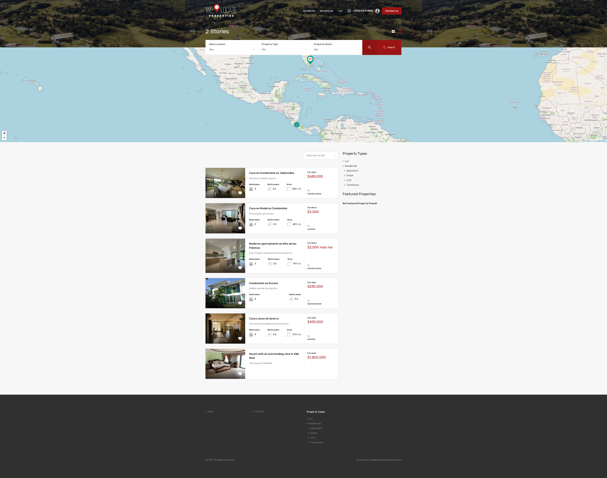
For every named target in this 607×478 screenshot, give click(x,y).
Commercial (326, 10)
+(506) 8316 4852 (363, 11)
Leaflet (588, 141)
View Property (225, 192)
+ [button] (4, 133)
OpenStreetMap (600, 141)
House (349, 175)
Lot (340, 10)
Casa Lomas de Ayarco (264, 318)
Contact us (391, 10)
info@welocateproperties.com (385, 459)
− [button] (4, 138)
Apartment (352, 170)
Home (211, 411)
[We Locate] (221, 16)
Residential (309, 10)
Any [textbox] (211, 49)
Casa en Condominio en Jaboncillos (271, 172)
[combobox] (231, 49)
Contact (259, 411)
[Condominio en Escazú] (310, 60)
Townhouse (352, 184)
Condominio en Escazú (263, 283)
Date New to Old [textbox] (316, 155)
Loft (348, 180)
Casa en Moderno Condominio (268, 208)
